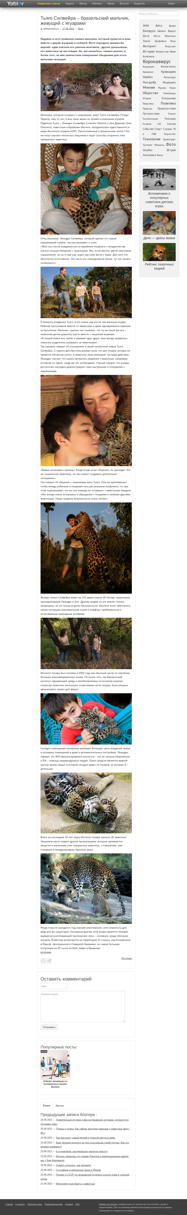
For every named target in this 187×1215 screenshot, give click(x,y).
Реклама (170, 118)
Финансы (159, 145)
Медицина (169, 82)
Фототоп (124, 3)
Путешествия (151, 113)
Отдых (147, 98)
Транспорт (169, 139)
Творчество (170, 134)
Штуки (171, 150)
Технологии (151, 139)
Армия (172, 25)
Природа (147, 108)
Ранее (46, 1105)
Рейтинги (97, 3)
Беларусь (149, 31)
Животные (170, 36)
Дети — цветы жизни (159, 238)
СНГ (159, 124)
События (148, 129)
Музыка (162, 87)
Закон (146, 41)
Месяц (83, 3)
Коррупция (148, 66)
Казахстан (162, 51)
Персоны (148, 103)
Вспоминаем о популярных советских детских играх (159, 200)
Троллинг (147, 145)
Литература (170, 77)
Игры (173, 41)
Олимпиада (169, 93)
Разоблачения (150, 118)
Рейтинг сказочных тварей (159, 266)
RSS (77, 1204)
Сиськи (171, 124)
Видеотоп (139, 3)
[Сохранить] (43, 960)
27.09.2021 (68, 28)
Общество (150, 93)
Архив (110, 3)
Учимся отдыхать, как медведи (73, 1165)
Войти (171, 3)
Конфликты (148, 56)
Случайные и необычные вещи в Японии (78, 1170)
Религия (147, 124)
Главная (9, 1204)
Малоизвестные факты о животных (75, 1183)
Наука (172, 87)
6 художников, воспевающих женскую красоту (82, 1151)
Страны (167, 129)
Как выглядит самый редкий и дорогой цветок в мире (85, 1137)
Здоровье (160, 41)
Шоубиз (147, 150)
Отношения (169, 98)
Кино (173, 51)
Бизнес (162, 31)
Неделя (70, 3)
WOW (146, 25)
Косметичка (168, 66)
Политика (168, 103)
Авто (159, 26)
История (148, 51)
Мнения (149, 87)
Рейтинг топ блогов (108, 1204)
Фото (171, 144)
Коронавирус (157, 61)
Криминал (148, 72)
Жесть (157, 36)
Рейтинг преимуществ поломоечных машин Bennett (54, 1069)
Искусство (170, 46)
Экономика (149, 155)
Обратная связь (34, 1204)
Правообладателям (54, 1204)
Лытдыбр (149, 82)
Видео (172, 31)
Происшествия (167, 108)
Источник (127, 958)
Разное (172, 113)
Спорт (158, 129)
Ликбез (148, 77)
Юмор (160, 155)
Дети (80, 28)
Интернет (149, 46)
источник (46, 952)
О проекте (20, 1204)
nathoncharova (50, 28)
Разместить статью (49, 3)
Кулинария (168, 72)
